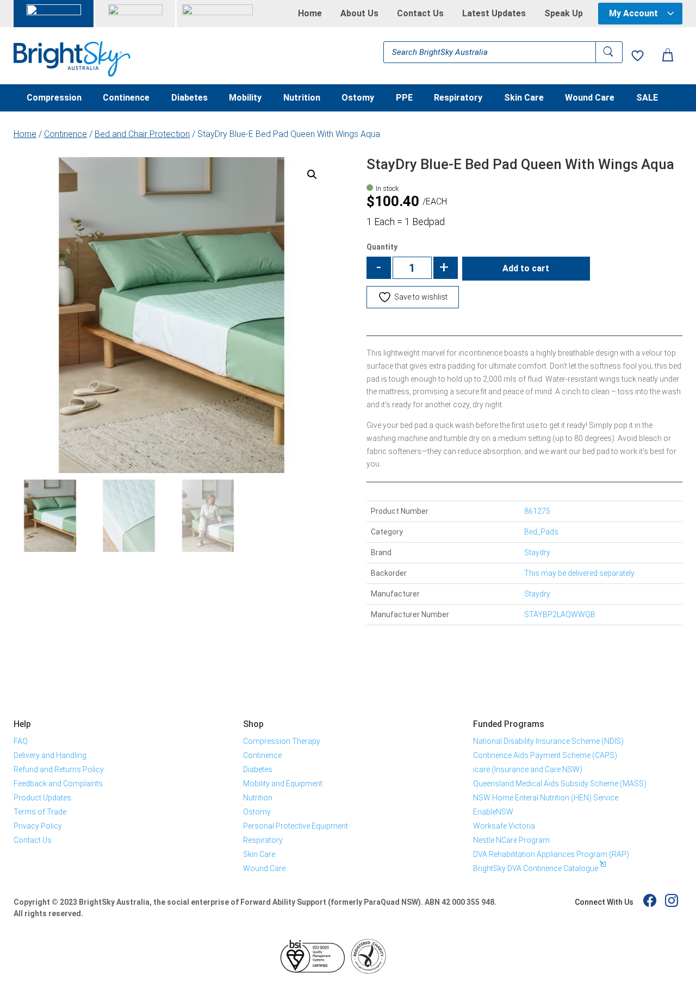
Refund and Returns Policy (59, 769)
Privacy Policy (38, 826)
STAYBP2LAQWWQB (559, 614)
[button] (312, 174)
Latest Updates (494, 13)
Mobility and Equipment (282, 783)
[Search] (609, 52)
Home (310, 13)
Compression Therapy (281, 741)
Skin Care (524, 98)
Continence (126, 98)
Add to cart (525, 268)
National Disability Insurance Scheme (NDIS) (548, 741)
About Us (359, 13)
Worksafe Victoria (504, 826)
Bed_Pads (541, 531)
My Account (633, 13)
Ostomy (357, 98)
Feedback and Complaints (58, 783)
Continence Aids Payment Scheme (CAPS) (545, 755)
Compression (54, 98)
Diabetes (189, 98)
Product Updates (42, 797)
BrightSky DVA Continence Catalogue (535, 868)
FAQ (21, 741)
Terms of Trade (40, 811)
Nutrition (301, 98)
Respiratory (458, 98)
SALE (647, 98)
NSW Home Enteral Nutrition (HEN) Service (545, 797)
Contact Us (420, 13)
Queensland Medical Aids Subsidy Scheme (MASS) (560, 783)
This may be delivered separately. (580, 573)
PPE (404, 98)
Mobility (245, 98)
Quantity (381, 247)
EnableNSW (493, 811)
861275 (537, 511)
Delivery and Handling (50, 755)
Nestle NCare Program (511, 840)
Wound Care (589, 98)
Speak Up (563, 13)
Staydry (537, 593)
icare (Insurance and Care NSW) (527, 769)
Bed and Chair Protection (142, 134)
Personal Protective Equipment (295, 826)
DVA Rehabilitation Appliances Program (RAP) (551, 854)
